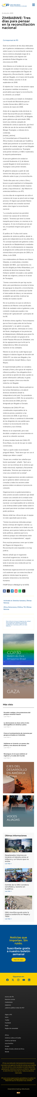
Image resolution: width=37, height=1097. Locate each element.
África (5, 607)
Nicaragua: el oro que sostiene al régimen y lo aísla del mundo (15, 755)
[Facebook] (7, 979)
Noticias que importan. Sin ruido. (18, 940)
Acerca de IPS (9, 996)
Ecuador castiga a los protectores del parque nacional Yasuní (17, 713)
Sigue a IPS (8, 1014)
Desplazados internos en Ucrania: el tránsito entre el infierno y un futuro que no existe (17, 858)
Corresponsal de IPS (10, 40)
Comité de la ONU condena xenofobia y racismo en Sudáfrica (17, 887)
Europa (7, 1046)
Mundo (7, 1051)
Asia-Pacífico (9, 1043)
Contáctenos (9, 1002)
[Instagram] (18, 979)
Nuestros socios (10, 999)
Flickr (6, 1025)
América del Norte (10, 1040)
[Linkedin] (29, 979)
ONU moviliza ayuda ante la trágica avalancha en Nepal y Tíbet (17, 914)
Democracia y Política (15, 607)
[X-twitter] (12, 979)
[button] (4, 590)
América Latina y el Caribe (13, 1038)
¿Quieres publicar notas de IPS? (14, 1008)
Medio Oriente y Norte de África (14, 1049)
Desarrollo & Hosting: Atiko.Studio (18, 1089)
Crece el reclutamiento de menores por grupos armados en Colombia (18, 734)
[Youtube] (23, 979)
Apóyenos (8, 1005)
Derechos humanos (19, 601)
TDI (24, 607)
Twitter (7, 1020)
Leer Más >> (7, 716)
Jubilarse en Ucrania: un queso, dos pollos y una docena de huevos (16, 744)
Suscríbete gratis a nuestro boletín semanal (18, 951)
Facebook (8, 1023)
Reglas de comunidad (11, 1028)
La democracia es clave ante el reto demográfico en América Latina (16, 724)
